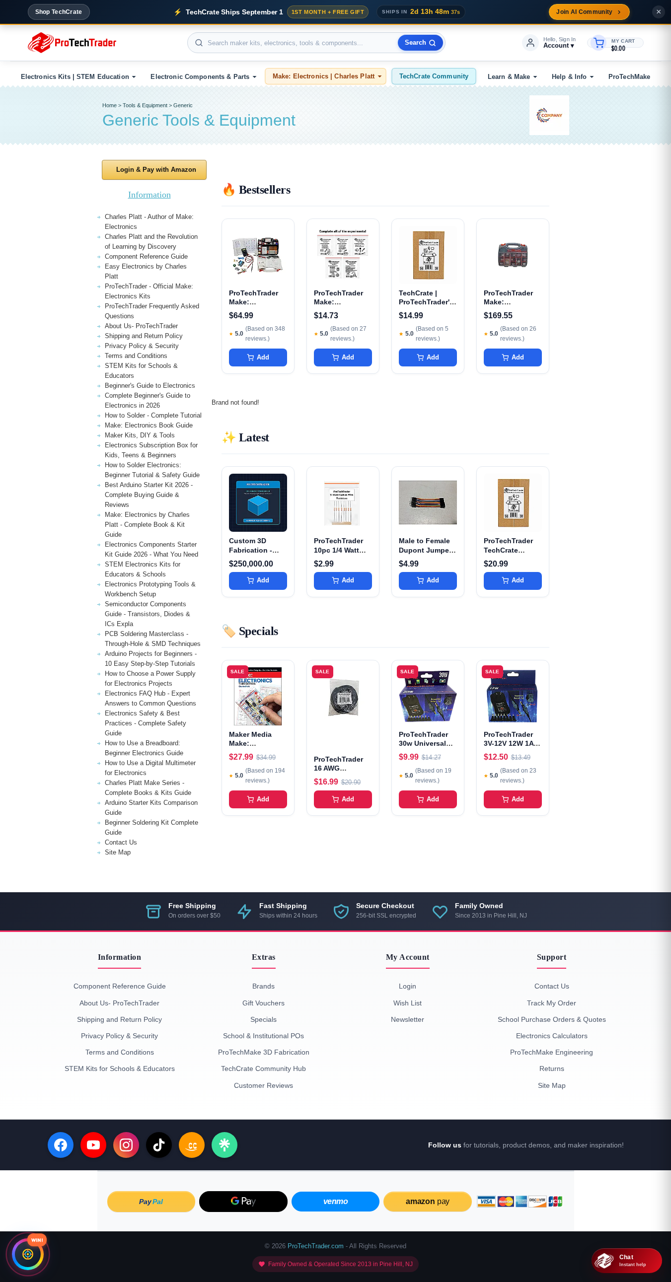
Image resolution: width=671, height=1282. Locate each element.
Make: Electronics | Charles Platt (323, 76)
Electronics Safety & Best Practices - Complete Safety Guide (145, 723)
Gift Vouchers (263, 1003)
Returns (551, 1068)
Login (407, 986)
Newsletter (407, 1019)
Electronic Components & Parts (199, 76)
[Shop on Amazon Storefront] (192, 1145)
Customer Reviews (263, 1085)
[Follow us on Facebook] (61, 1145)
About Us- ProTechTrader (141, 326)
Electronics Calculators (552, 1036)
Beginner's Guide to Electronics (150, 385)
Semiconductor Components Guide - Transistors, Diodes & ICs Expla (147, 614)
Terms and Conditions (136, 355)
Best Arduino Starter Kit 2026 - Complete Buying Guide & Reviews (149, 494)
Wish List (407, 1003)
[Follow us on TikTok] (159, 1145)
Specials (263, 1019)
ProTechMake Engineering (551, 1052)
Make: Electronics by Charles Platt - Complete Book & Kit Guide (147, 524)
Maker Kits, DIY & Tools (140, 435)
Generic (183, 105)
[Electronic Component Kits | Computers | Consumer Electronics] (72, 42)
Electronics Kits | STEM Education (75, 76)
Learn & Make (509, 76)
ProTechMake (629, 76)
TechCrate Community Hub (263, 1068)
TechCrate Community (433, 76)
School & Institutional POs (263, 1036)
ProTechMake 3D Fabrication (263, 1052)
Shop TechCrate (58, 12)
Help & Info (569, 76)
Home (109, 105)
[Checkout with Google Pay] (243, 1201)
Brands (263, 986)
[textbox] (316, 43)
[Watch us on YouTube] (93, 1145)
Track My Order (551, 1003)
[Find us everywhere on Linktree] (224, 1145)
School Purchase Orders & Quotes (552, 1019)
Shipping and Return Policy (144, 336)
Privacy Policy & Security (142, 346)
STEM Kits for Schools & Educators (120, 1068)
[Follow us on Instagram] (126, 1145)
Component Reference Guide (146, 256)
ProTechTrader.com (316, 1246)
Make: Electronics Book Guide (149, 425)
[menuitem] (77, 76)
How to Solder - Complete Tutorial (153, 415)
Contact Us (121, 842)
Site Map (118, 852)
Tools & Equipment (145, 105)
